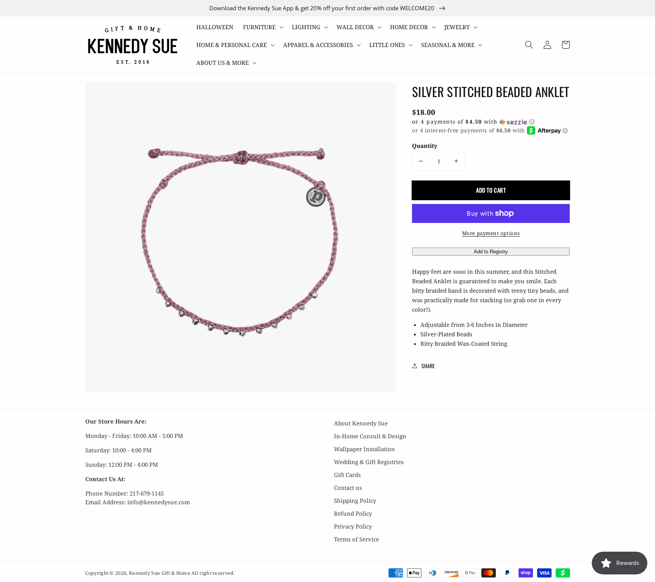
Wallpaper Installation (364, 449)
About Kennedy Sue (361, 423)
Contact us (348, 487)
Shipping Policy (355, 500)
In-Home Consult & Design (370, 436)
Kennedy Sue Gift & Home (160, 573)
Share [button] (428, 366)
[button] (262, 27)
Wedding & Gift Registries (369, 462)
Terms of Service (356, 539)
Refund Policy (353, 513)
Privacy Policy (353, 526)
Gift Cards (347, 474)
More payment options (491, 233)
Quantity (424, 145)
